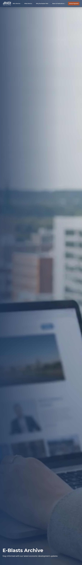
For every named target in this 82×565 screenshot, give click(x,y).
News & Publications (58, 3)
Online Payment (73, 3)
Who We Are (16, 3)
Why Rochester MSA (42, 3)
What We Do (28, 3)
